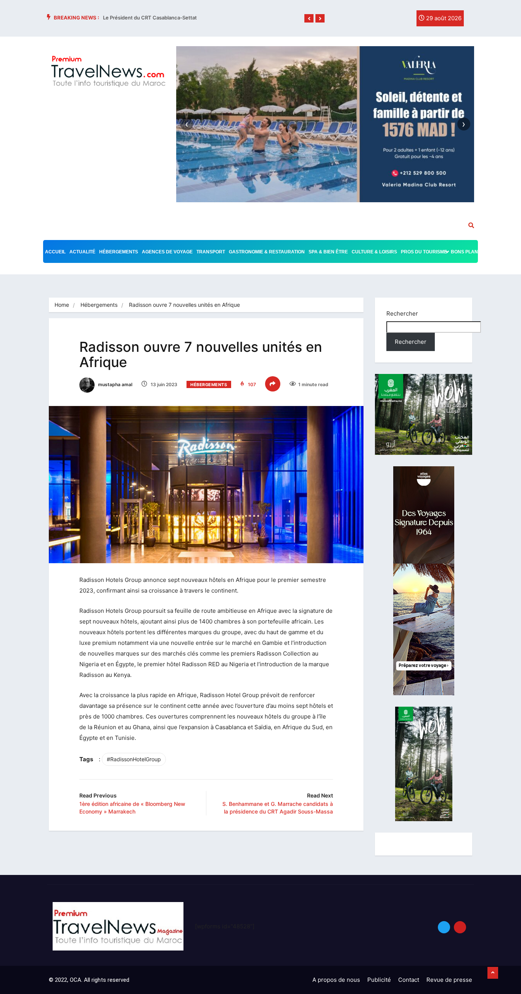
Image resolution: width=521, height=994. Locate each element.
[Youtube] (460, 927)
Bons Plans (466, 252)
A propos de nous (336, 979)
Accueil (55, 252)
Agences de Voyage (167, 252)
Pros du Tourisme (424, 252)
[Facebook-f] (372, 20)
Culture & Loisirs (374, 252)
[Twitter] (388, 20)
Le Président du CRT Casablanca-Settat (150, 17)
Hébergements (118, 252)
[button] (309, 18)
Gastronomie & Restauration (267, 252)
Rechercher (402, 313)
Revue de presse (449, 979)
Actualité (82, 252)
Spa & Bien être (328, 252)
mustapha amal (114, 384)
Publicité (379, 979)
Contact (408, 979)
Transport (210, 252)
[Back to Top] (492, 973)
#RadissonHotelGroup (134, 759)
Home (62, 304)
